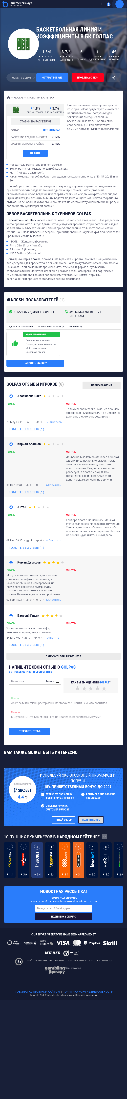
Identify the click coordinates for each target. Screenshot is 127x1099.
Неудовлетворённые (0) (51, 326)
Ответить (54, 422)
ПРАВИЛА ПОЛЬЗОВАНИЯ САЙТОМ (37, 991)
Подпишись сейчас (63, 916)
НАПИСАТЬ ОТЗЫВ (101, 385)
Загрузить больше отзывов (63, 656)
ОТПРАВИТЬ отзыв (30, 731)
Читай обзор (64, 819)
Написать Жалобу (35, 363)
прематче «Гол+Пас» (22, 220)
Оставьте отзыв (52, 77)
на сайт (35, 153)
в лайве (35, 259)
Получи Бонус (91, 819)
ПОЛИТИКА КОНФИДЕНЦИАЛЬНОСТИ (88, 991)
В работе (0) (75, 326)
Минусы (15, 712)
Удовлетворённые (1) (21, 326)
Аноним (50, 681)
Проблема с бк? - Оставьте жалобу (88, 79)
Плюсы (15, 698)
